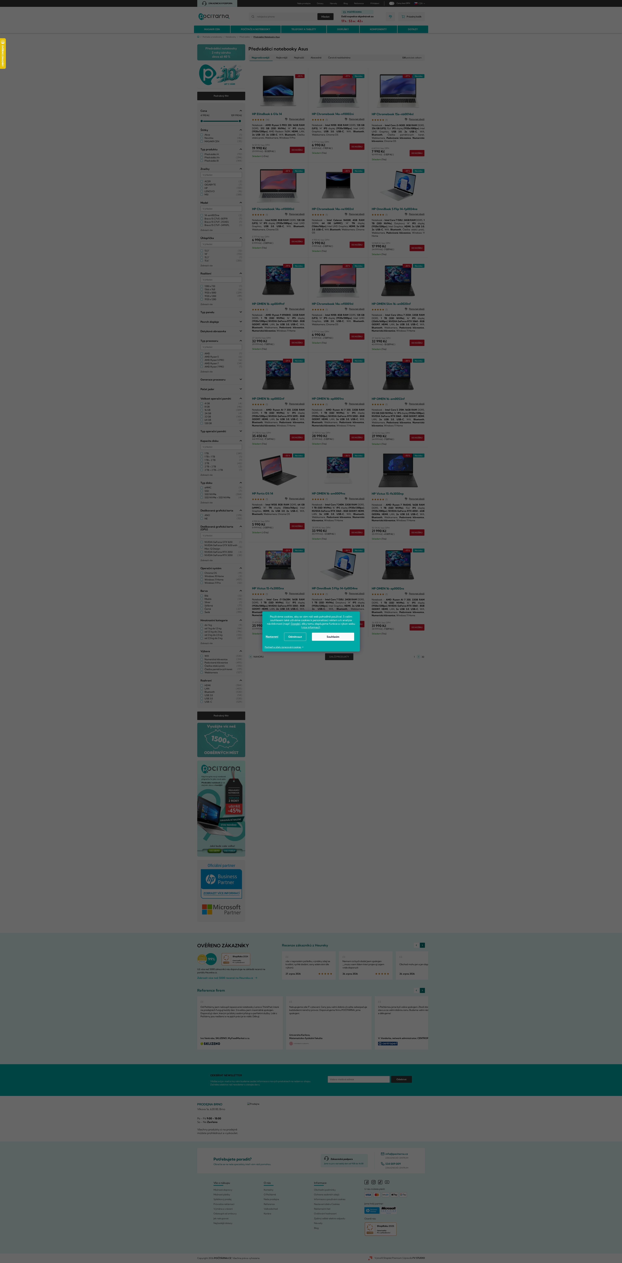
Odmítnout (295, 636)
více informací (310, 627)
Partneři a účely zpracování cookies (283, 647)
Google (295, 623)
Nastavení (272, 636)
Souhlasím (333, 636)
